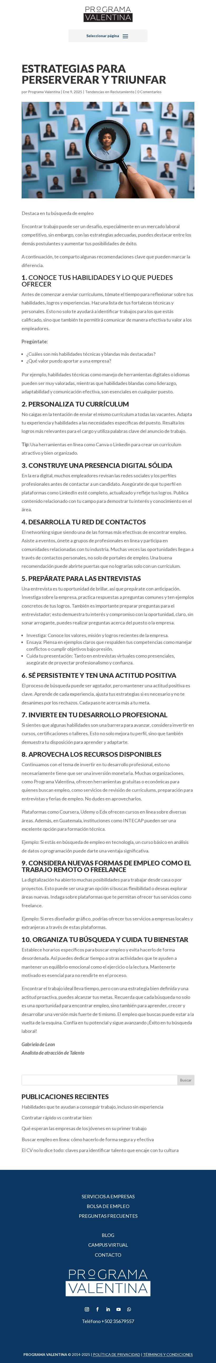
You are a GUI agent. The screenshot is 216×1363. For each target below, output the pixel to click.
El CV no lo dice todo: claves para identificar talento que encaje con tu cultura (100, 1150)
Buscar (186, 1080)
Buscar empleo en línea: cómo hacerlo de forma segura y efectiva (88, 1139)
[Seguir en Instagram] (87, 1309)
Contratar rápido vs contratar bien (57, 1117)
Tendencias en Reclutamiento (109, 91)
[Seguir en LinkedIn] (108, 1309)
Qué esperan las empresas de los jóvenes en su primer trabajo (84, 1128)
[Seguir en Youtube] (118, 1309)
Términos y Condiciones (168, 1354)
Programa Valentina (44, 91)
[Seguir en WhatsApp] (129, 1309)
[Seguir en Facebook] (97, 1309)
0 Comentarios (149, 91)
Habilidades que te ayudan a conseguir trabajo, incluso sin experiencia (92, 1107)
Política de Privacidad (116, 1354)
